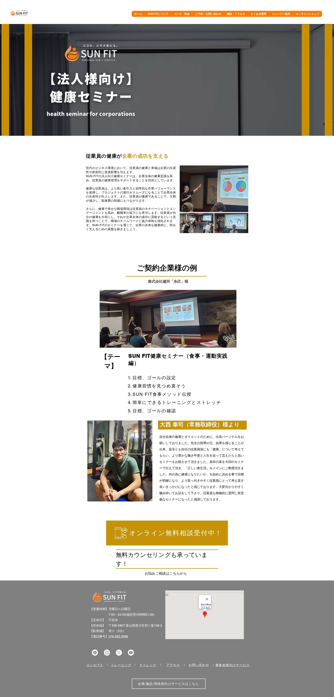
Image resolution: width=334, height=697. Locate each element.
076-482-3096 (118, 636)
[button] (158, 14)
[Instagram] (107, 653)
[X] (119, 653)
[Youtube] (131, 653)
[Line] (95, 653)
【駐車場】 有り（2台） (108, 631)
